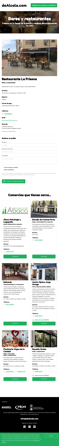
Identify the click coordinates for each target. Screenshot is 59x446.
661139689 (10, 304)
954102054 (10, 371)
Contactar (15, 256)
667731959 (38, 240)
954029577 (38, 316)
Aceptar (51, 436)
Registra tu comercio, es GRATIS (44, 5)
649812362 (38, 371)
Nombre (4, 142)
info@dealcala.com (29, 419)
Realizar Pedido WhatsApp (15, 181)
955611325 (10, 251)
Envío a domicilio (9, 170)
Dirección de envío (7, 149)
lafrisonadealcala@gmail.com (9, 120)
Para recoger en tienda (11, 167)
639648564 (8, 114)
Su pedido (5, 155)
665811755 (21, 371)
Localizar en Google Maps (9, 131)
